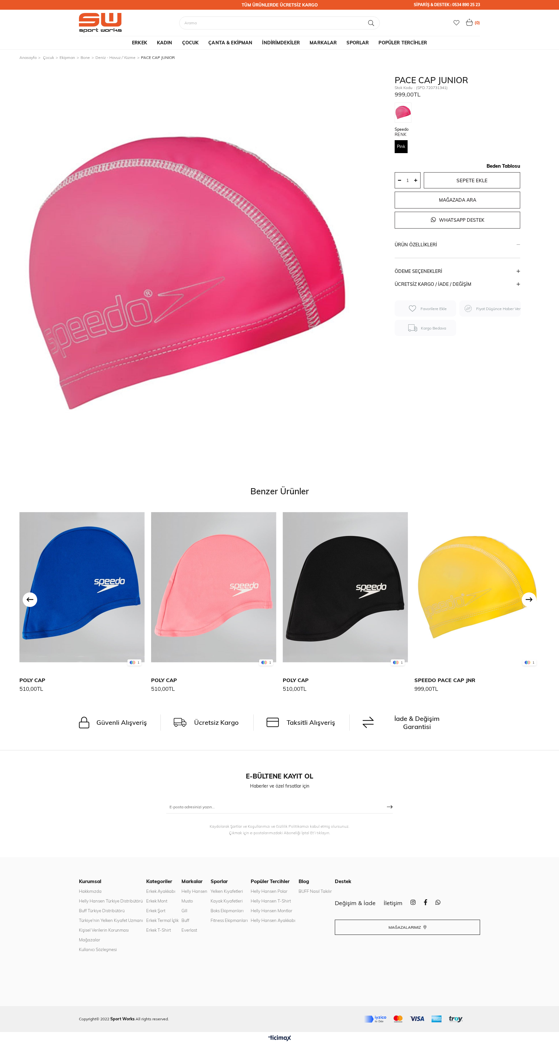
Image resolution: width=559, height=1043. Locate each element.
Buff (185, 920)
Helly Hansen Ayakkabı (273, 920)
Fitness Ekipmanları (229, 920)
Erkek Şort (155, 910)
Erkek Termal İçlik (162, 920)
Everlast (189, 930)
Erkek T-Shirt (158, 930)
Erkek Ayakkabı (160, 891)
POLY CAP (32, 680)
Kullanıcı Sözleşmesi (98, 949)
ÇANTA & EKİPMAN (230, 43)
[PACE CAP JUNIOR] (405, 114)
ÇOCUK (190, 43)
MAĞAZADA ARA (457, 200)
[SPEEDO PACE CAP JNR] (477, 587)
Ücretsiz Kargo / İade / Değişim (433, 284)
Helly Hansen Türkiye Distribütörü (111, 900)
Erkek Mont (156, 900)
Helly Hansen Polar (269, 891)
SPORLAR (357, 43)
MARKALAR (323, 43)
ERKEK (139, 43)
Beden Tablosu (503, 166)
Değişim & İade (355, 903)
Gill (184, 910)
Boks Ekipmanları (227, 910)
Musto (187, 900)
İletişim (393, 903)
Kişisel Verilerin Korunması (104, 930)
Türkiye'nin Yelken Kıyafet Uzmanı (111, 920)
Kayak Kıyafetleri (227, 900)
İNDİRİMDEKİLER (281, 43)
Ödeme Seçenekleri (418, 271)
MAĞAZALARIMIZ (405, 927)
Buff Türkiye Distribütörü (102, 910)
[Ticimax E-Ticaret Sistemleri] (279, 1038)
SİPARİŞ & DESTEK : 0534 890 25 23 (447, 4)
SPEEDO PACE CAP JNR (444, 680)
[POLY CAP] (82, 587)
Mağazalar (89, 939)
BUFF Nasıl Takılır (315, 891)
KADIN (164, 43)
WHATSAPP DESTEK (461, 220)
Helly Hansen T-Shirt (271, 900)
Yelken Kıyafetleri (227, 891)
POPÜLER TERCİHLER (402, 43)
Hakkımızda (90, 891)
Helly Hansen (194, 891)
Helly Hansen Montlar (271, 910)
